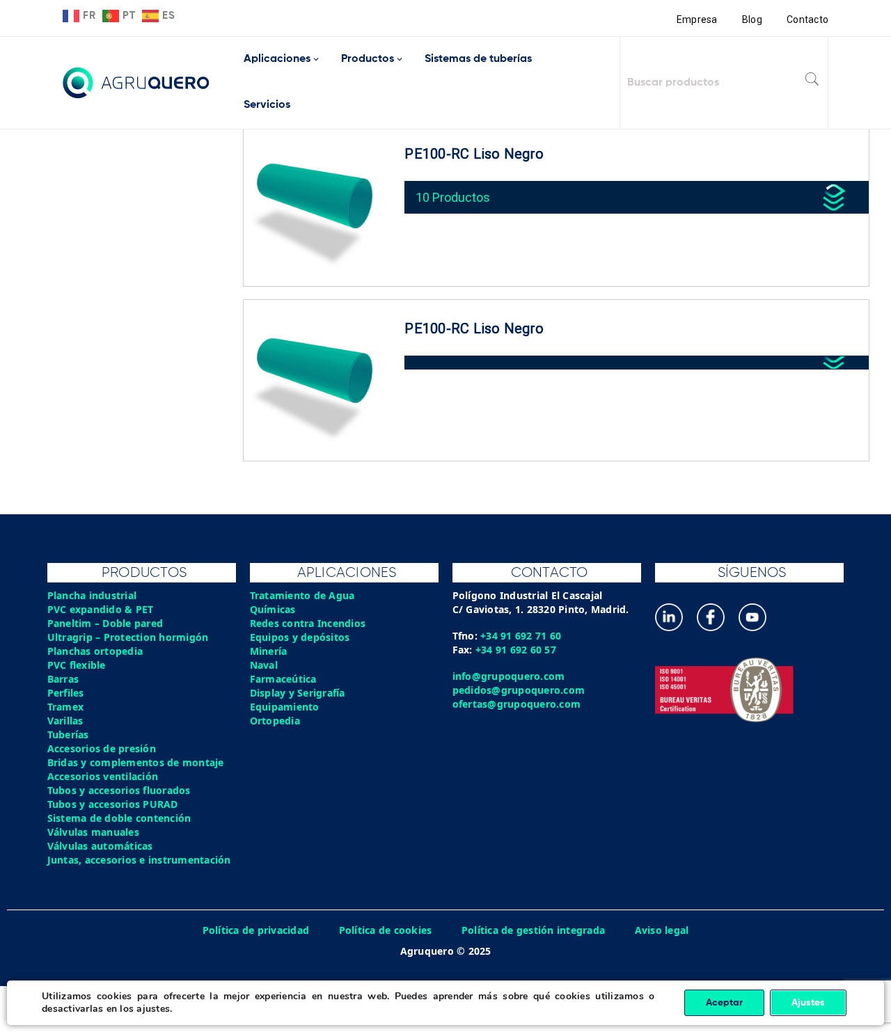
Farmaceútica (283, 678)
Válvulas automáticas (100, 845)
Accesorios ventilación (103, 776)
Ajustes (808, 1003)
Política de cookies (385, 930)
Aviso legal (662, 930)
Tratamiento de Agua (302, 595)
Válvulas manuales (93, 832)
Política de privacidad (256, 930)
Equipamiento (285, 706)
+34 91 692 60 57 (515, 649)
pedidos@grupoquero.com (518, 690)
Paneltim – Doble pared (105, 623)
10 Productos (453, 197)
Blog (752, 19)
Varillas (65, 720)
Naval (264, 665)
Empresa (697, 19)
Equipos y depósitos (300, 637)
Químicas (273, 609)
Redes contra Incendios (308, 623)
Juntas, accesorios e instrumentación (139, 859)
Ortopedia (275, 720)
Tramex (65, 706)
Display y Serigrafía (297, 692)
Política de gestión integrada (533, 930)
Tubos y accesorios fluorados (119, 790)
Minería (268, 651)
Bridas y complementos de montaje (135, 762)
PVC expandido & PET (100, 609)
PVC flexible (76, 665)
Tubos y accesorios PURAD (112, 804)
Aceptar (724, 1003)
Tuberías (68, 734)
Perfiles (65, 692)
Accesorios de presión (101, 748)
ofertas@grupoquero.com (516, 704)
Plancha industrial (92, 595)
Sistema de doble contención (119, 818)
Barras (63, 678)
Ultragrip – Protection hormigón (128, 637)
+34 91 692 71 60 (520, 635)
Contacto (807, 19)
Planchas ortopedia (95, 651)
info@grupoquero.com (508, 676)
